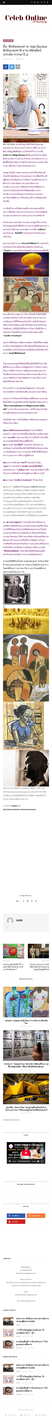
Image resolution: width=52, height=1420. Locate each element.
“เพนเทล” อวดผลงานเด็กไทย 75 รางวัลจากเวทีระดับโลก (26, 1021)
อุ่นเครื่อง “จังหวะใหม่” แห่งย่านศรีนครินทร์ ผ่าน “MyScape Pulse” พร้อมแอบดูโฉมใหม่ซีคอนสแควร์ (26, 1108)
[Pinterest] (32, 901)
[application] (26, 1153)
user (19, 920)
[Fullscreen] (42, 1161)
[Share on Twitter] (12, 66)
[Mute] (38, 1161)
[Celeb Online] (26, 18)
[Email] (36, 901)
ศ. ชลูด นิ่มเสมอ (25, 895)
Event (18, 1325)
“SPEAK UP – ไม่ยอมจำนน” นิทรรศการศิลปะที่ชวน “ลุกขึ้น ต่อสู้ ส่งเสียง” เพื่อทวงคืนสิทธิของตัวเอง (26, 1065)
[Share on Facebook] (5, 66)
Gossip (19, 1348)
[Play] (10, 1161)
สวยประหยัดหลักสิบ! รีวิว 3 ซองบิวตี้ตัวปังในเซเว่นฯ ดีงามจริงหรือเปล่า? (13, 967)
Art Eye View (8, 41)
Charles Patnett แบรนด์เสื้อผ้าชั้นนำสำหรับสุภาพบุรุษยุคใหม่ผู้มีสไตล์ (39, 967)
